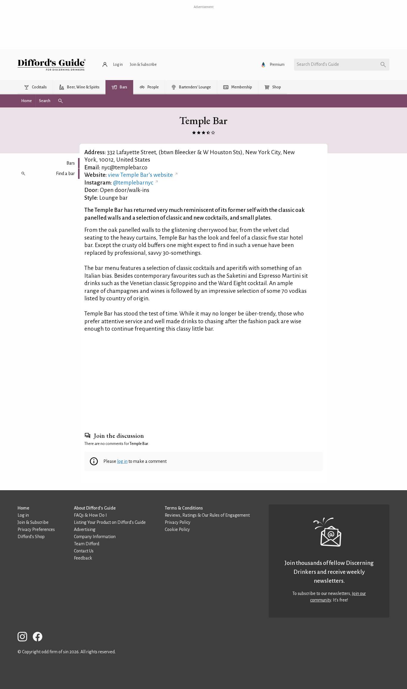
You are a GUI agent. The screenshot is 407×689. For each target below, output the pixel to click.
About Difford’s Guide (95, 508)
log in (122, 461)
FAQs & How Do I (90, 515)
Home (23, 508)
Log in (23, 515)
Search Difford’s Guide (318, 64)
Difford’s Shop (31, 536)
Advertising (84, 529)
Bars (70, 163)
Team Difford (86, 543)
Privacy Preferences (36, 529)
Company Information (95, 536)
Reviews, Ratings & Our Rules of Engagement (207, 515)
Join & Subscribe (33, 522)
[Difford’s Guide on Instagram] (25, 637)
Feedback (83, 558)
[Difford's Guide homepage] (52, 65)
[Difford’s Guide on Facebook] (40, 637)
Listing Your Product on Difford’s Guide (110, 522)
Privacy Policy (177, 522)
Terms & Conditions (184, 508)
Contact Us (84, 551)
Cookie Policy (177, 529)
